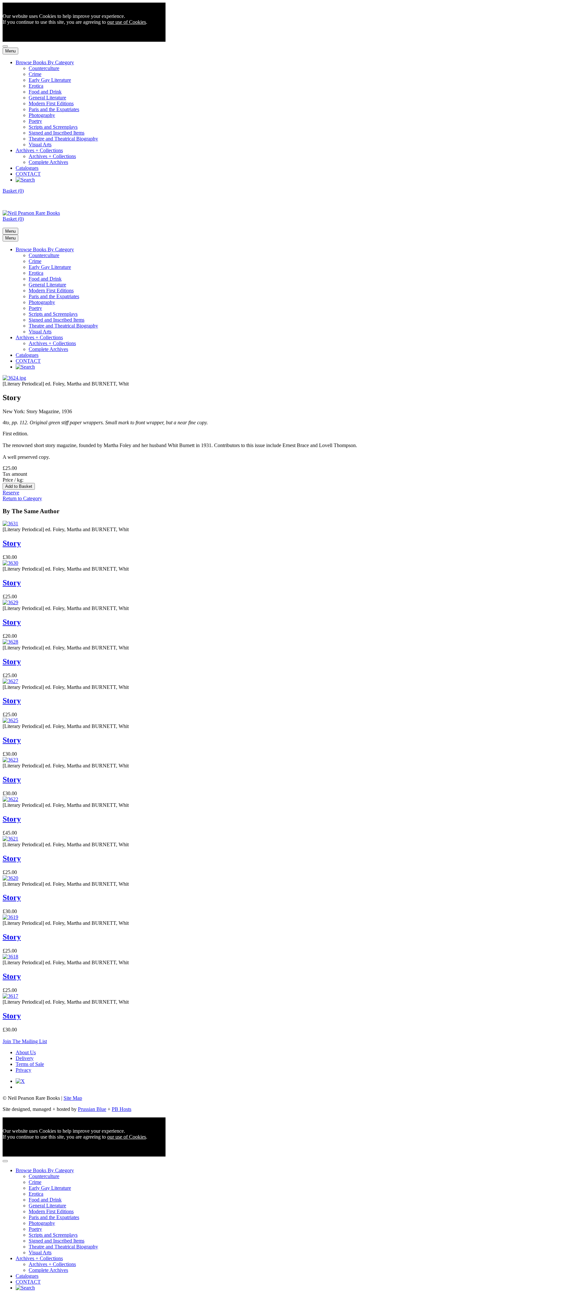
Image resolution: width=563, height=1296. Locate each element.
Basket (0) (13, 191)
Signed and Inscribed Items (56, 133)
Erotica (36, 86)
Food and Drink (45, 92)
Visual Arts (40, 144)
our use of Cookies (126, 22)
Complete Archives (48, 162)
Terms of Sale (30, 1064)
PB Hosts (121, 1109)
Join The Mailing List (25, 1041)
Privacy (23, 1070)
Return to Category (22, 498)
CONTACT (28, 174)
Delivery (25, 1058)
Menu (10, 51)
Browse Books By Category (45, 62)
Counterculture (44, 68)
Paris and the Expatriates (54, 109)
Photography (42, 115)
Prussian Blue (92, 1109)
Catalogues (27, 168)
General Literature (47, 97)
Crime (35, 74)
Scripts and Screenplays (53, 127)
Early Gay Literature (50, 80)
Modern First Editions (51, 103)
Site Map (73, 1098)
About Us (26, 1052)
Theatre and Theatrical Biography (63, 138)
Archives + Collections (39, 150)
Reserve (11, 492)
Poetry (35, 121)
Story (12, 543)
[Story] (14, 378)
